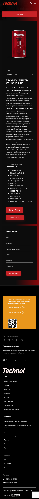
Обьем (8, 70)
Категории (19, 14)
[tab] (19, 165)
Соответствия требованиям (14, 165)
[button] (14, 210)
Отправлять (24, 360)
